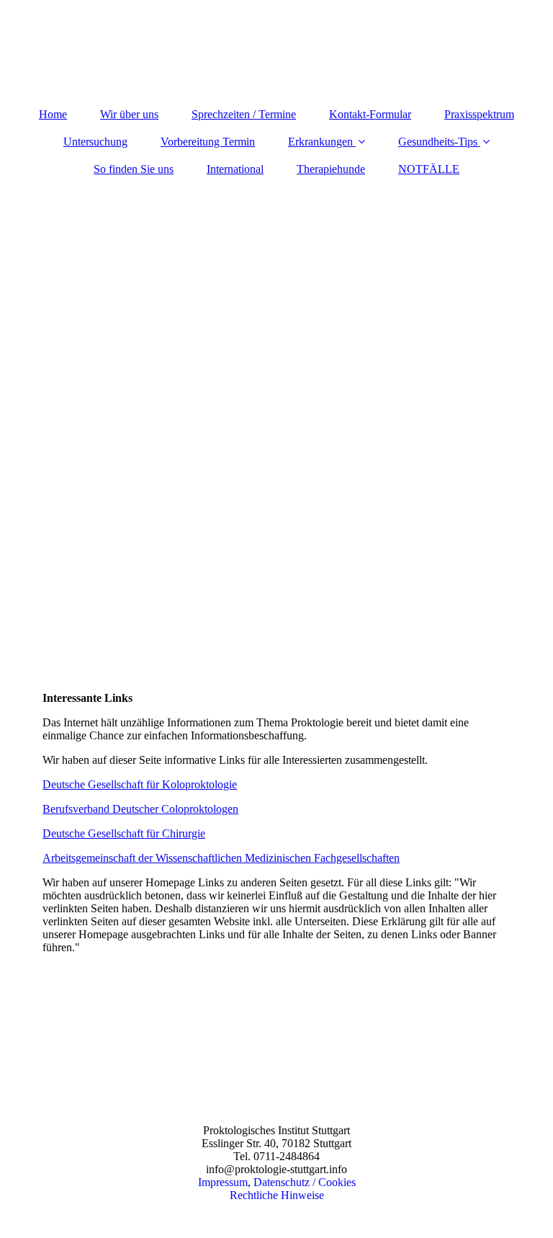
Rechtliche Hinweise (277, 1195)
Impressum (223, 1182)
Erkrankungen (320, 141)
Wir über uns (129, 114)
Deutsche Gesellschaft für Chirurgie (123, 833)
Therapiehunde (331, 169)
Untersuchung (95, 141)
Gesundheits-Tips (437, 141)
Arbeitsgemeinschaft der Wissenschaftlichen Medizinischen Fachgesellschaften (221, 858)
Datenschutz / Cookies (304, 1182)
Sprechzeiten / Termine (244, 114)
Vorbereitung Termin (208, 141)
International (235, 169)
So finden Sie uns (134, 169)
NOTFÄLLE (428, 169)
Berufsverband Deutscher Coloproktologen (140, 809)
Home (53, 114)
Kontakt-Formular (370, 114)
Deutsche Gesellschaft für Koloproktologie (139, 784)
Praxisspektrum (479, 114)
